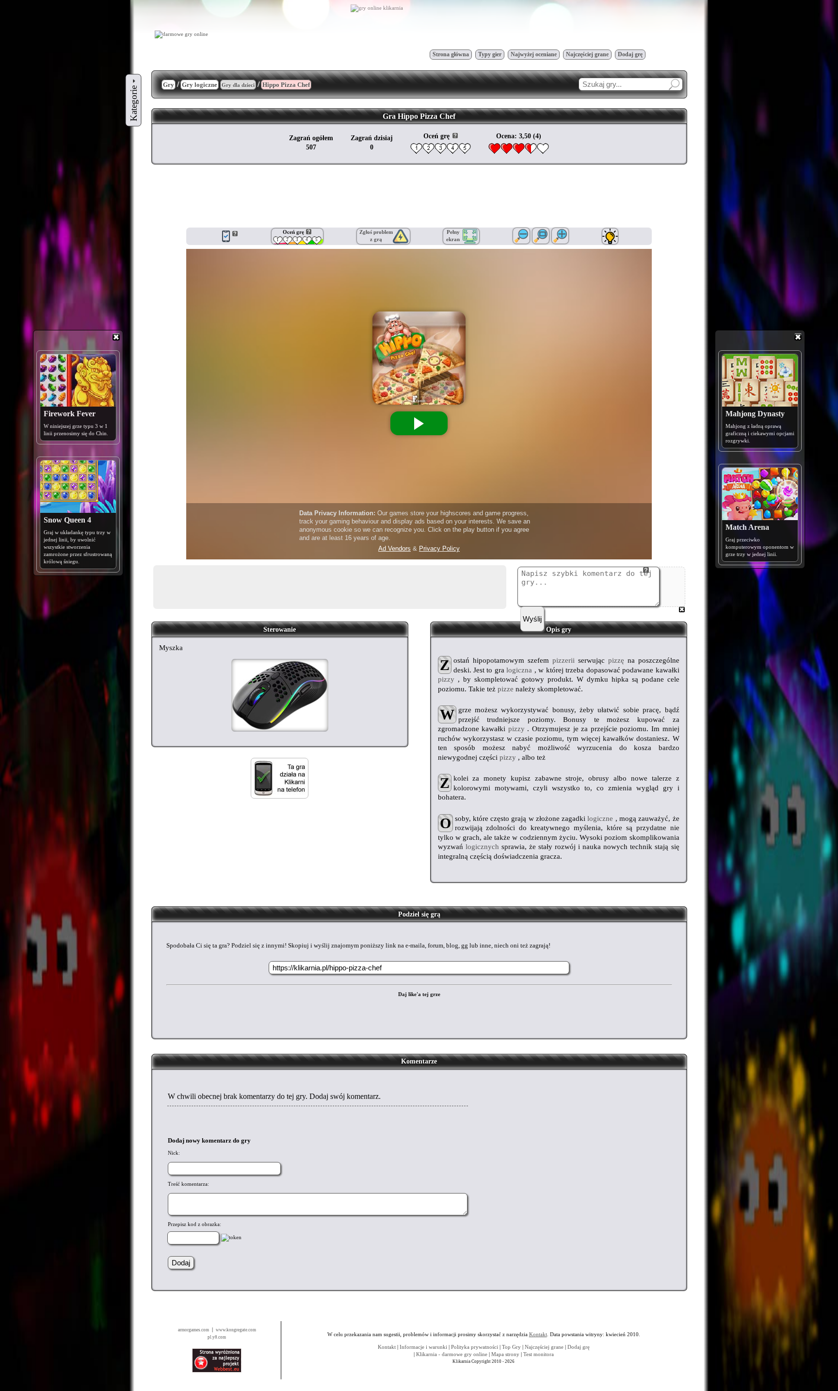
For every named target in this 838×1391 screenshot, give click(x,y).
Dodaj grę (630, 54)
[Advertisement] (419, 196)
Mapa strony (505, 1354)
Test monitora (538, 1354)
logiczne (600, 818)
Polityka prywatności (474, 1347)
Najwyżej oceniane (534, 54)
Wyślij (532, 619)
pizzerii (563, 660)
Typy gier (489, 54)
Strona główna (451, 54)
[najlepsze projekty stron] (217, 1371)
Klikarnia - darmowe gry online (451, 1354)
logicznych (482, 847)
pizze (506, 689)
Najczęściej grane (587, 54)
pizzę (616, 660)
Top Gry (511, 1347)
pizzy (446, 679)
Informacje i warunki (423, 1347)
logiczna (519, 670)
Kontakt (387, 1347)
